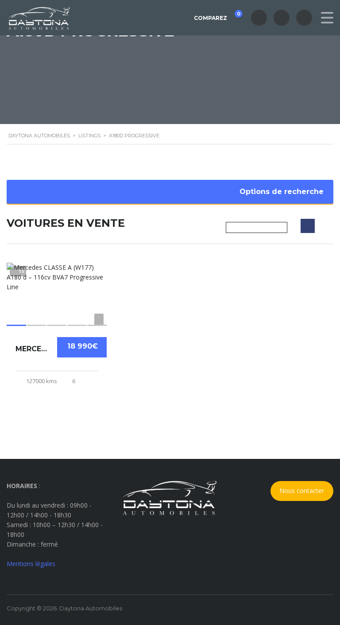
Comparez (216, 16)
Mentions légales (31, 563)
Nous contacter (301, 490)
